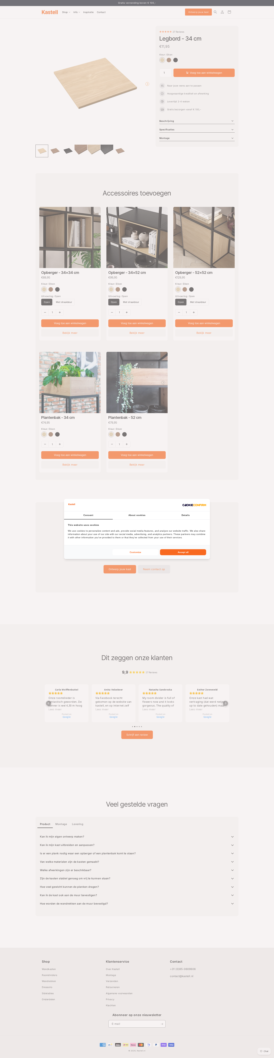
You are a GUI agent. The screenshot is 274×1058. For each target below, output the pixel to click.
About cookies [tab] (137, 515)
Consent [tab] (88, 515)
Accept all (183, 552)
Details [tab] (186, 515)
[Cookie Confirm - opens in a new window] (194, 505)
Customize (135, 552)
